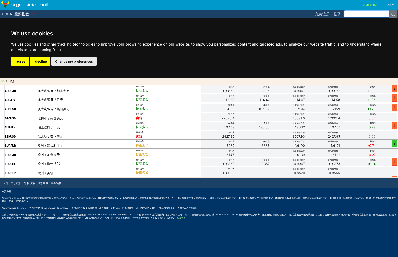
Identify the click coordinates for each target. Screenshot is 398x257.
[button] (392, 5)
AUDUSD (10, 109)
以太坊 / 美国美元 (50, 136)
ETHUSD (10, 136)
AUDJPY (10, 100)
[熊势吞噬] (394, 107)
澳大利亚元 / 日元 (50, 100)
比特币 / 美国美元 (50, 118)
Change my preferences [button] (74, 61)
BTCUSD (10, 118)
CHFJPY (10, 127)
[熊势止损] (394, 88)
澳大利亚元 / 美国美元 (54, 109)
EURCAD (10, 155)
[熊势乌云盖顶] (394, 161)
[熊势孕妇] (394, 125)
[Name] (393, 14)
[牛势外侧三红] (394, 143)
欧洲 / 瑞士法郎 (49, 164)
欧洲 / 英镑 (45, 173)
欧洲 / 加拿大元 (49, 155)
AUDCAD (10, 91)
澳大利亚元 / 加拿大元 (54, 91)
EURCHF (10, 164)
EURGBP (10, 173)
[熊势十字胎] (394, 97)
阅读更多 (181, 218)
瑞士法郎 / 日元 (49, 127)
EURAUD (10, 145)
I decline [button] (40, 61)
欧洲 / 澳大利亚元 (50, 145)
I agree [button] (20, 61)
